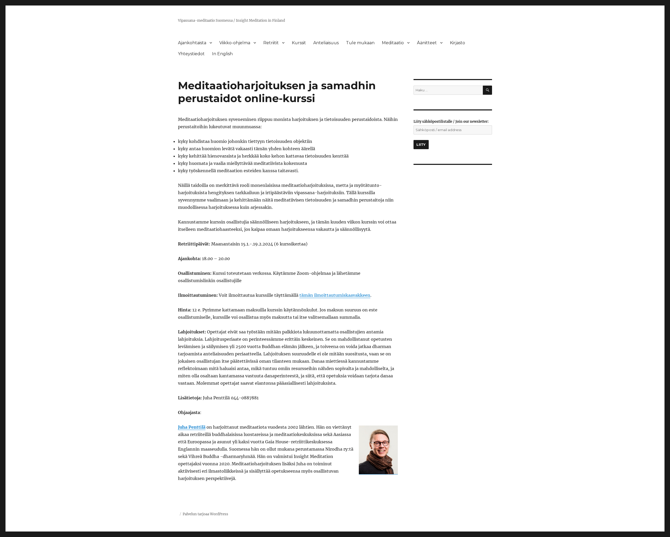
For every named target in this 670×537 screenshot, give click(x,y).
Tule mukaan (360, 42)
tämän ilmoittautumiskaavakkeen (334, 295)
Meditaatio (393, 42)
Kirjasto (457, 42)
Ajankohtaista (192, 42)
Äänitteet (427, 42)
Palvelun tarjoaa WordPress (205, 514)
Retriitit (271, 42)
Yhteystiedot (191, 53)
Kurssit (299, 42)
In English (222, 53)
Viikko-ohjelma (234, 42)
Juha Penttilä (191, 427)
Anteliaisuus (326, 42)
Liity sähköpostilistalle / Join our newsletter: (451, 121)
